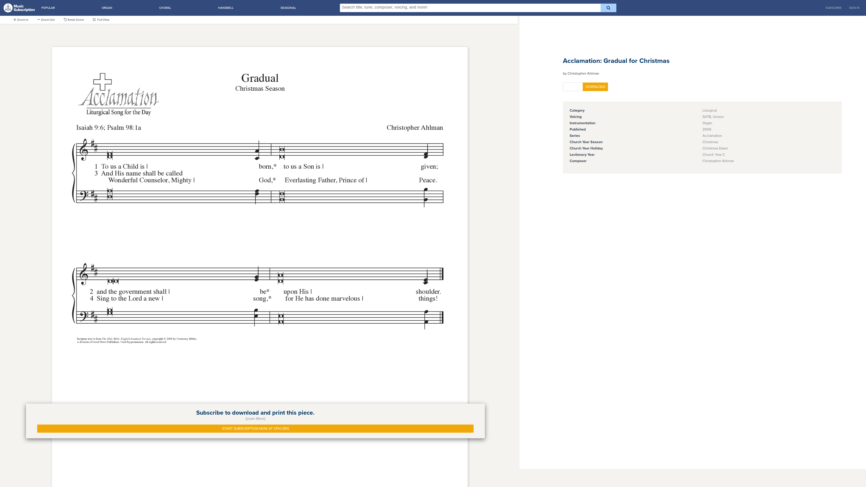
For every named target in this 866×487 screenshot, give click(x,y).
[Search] (608, 8)
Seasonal (288, 8)
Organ (107, 8)
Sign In (854, 8)
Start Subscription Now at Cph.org (255, 428)
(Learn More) (255, 418)
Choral (165, 8)
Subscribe (834, 8)
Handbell (226, 8)
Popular (48, 8)
